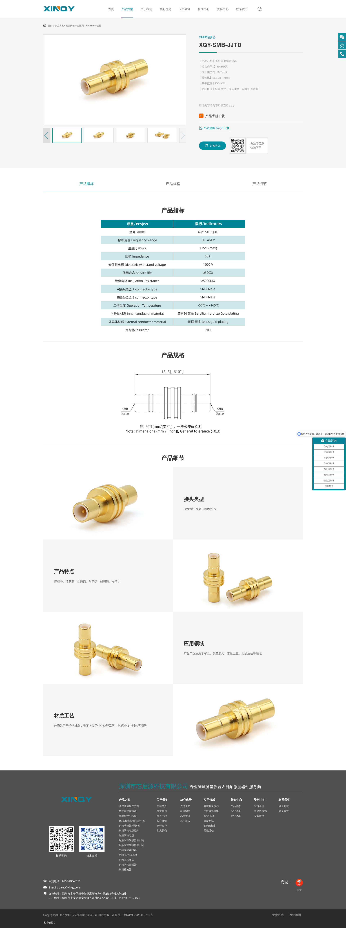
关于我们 (146, 9)
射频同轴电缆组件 (129, 830)
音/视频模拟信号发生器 (132, 820)
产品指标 (86, 183)
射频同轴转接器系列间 (131, 845)
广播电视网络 (211, 811)
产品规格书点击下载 (216, 128)
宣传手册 (259, 806)
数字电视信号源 (128, 811)
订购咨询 (212, 145)
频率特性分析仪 (128, 816)
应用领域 (184, 9)
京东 (299, 890)
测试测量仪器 (211, 806)
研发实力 (185, 811)
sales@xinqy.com (69, 887)
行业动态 (236, 811)
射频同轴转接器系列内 (77, 25)
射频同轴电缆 (126, 835)
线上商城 (284, 806)
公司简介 (162, 806)
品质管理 (185, 816)
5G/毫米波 (209, 825)
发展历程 (162, 816)
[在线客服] (342, 45)
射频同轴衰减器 (128, 864)
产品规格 (173, 183)
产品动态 (236, 806)
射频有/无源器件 (128, 855)
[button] (46, 135)
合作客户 (162, 825)
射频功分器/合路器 (129, 825)
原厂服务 (185, 820)
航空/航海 (209, 816)
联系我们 (242, 9)
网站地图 (295, 915)
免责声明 (278, 915)
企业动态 (236, 816)
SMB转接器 (95, 25)
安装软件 (259, 816)
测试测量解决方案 (129, 806)
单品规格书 (260, 811)
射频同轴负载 (126, 859)
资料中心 (223, 9)
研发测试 (209, 820)
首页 (111, 9)
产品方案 (127, 9)
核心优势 (165, 9)
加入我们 (162, 830)
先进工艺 (185, 806)
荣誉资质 (162, 811)
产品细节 (259, 183)
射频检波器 (125, 869)
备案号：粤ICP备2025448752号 (132, 915)
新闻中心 (203, 9)
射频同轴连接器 (128, 850)
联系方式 (284, 811)
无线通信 (209, 830)
